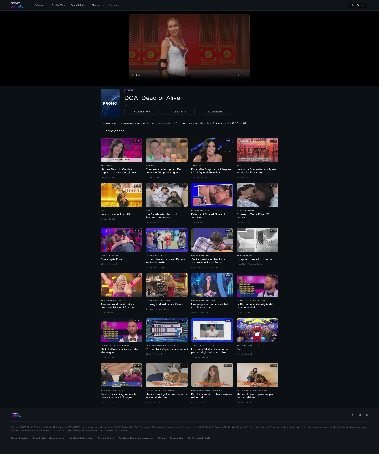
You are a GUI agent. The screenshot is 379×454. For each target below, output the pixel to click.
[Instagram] (359, 414)
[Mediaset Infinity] (17, 5)
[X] (367, 414)
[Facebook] (352, 414)
